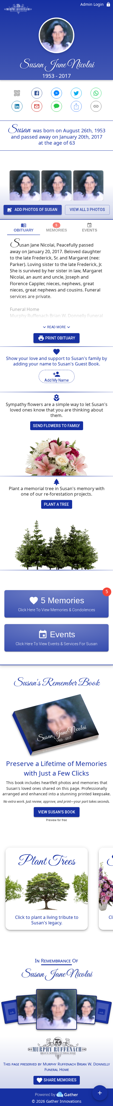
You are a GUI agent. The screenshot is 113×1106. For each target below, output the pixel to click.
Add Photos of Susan (36, 209)
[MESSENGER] (56, 93)
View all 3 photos (87, 209)
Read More (56, 327)
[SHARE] (76, 106)
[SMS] (56, 106)
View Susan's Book (56, 812)
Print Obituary (59, 338)
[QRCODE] (17, 93)
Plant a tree (56, 504)
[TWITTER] (76, 93)
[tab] (23, 227)
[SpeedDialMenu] (100, 1093)
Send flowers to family (56, 426)
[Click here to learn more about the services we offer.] (56, 1049)
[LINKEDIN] (17, 106)
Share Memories (60, 1080)
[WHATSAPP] (96, 93)
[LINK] (96, 106)
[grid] (56, 895)
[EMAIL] (36, 106)
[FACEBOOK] (36, 93)
